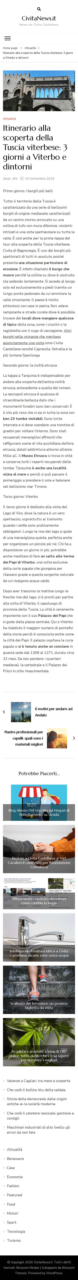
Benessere (15, 1158)
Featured (14, 1195)
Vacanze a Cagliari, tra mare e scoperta (38, 1080)
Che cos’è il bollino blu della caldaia (36, 1089)
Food (11, 1204)
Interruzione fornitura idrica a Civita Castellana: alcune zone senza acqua (39, 953)
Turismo (14, 1240)
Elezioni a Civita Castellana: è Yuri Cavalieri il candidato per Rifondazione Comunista (39, 862)
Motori (12, 1213)
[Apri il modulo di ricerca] (39, 9)
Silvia (6, 178)
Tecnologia (16, 1231)
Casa (11, 1167)
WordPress (54, 1273)
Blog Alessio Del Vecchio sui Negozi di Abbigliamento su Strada (39, 812)
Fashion (13, 1186)
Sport (11, 1222)
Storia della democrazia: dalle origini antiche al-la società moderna (37, 1101)
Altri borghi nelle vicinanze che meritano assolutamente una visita (37, 336)
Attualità (9, 118)
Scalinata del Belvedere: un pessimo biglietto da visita (39, 1005)
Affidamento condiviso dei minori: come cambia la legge (39, 901)
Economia (15, 1176)
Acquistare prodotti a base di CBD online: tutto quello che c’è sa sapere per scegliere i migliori (39, 1055)
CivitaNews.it (39, 18)
